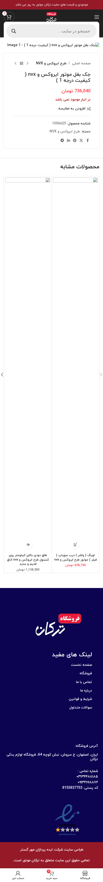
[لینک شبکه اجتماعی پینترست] (75, 140)
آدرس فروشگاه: (86, 746)
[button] (75, 544)
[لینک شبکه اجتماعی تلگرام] (62, 140)
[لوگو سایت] (51, 16)
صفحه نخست (81, 665)
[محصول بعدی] (15, 64)
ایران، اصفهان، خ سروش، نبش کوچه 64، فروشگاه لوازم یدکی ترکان (52, 757)
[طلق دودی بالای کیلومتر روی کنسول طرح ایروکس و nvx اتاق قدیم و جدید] (28, 365)
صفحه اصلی (81, 63)
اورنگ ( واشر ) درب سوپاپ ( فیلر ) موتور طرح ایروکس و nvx (75, 557)
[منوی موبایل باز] (97, 17)
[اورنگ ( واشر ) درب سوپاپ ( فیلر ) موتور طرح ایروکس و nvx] (75, 365)
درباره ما (86, 690)
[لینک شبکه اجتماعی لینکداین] (69, 140)
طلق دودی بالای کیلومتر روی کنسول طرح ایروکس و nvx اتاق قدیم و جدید (28, 559)
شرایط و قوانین (80, 699)
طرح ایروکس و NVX (51, 63)
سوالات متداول (80, 707)
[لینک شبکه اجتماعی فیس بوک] (87, 140)
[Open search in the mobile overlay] (51, 31)
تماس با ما (84, 682)
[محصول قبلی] (27, 64)
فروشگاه (86, 673)
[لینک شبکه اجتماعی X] (81, 140)
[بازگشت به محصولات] (21, 64)
